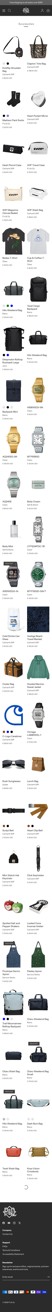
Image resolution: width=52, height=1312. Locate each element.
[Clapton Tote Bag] (38, 47)
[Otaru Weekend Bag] (38, 1002)
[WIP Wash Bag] (38, 193)
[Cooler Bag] (13, 667)
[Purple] (7, 115)
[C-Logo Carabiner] (13, 715)
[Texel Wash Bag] (13, 1152)
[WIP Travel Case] (38, 148)
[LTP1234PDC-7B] (38, 529)
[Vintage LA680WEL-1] (38, 715)
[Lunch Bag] (38, 764)
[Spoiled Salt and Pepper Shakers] (13, 906)
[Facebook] (3, 1222)
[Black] (7, 63)
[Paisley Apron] (38, 954)
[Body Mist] (13, 529)
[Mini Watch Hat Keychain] (13, 858)
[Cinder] (11, 407)
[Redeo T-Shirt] (13, 241)
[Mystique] (32, 1119)
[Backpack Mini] (13, 390)
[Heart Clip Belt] (38, 809)
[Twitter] (19, 1222)
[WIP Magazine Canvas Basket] (13, 193)
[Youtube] (9, 1222)
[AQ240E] (13, 485)
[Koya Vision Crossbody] (38, 1152)
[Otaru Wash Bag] (13, 1054)
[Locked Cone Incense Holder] (38, 906)
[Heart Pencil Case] (13, 148)
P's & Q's (11, 1302)
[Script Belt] (13, 809)
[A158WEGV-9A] (38, 390)
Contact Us (7, 1234)
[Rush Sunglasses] (13, 764)
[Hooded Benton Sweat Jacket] (38, 667)
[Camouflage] (4, 63)
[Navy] (4, 407)
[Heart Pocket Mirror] (38, 99)
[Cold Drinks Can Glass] (13, 619)
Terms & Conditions (11, 1250)
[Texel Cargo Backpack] (38, 289)
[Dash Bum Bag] (38, 1102)
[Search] (9, 11)
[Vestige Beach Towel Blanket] (38, 619)
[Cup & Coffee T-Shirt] (38, 241)
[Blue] (11, 305)
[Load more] (26, 1187)
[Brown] (4, 731)
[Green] (7, 305)
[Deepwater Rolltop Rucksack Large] (13, 338)
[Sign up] (48, 1277)
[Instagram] (14, 1222)
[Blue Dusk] (11, 1019)
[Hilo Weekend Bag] (13, 289)
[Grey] (4, 1119)
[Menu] (4, 10)
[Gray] (4, 305)
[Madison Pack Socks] (13, 99)
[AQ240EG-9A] (13, 440)
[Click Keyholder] (38, 858)
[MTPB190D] (38, 440)
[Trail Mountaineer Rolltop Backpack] (13, 1002)
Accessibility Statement (13, 1254)
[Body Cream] (38, 485)
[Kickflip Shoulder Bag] (13, 47)
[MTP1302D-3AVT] (38, 574)
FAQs (4, 1246)
